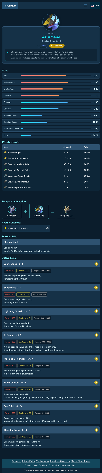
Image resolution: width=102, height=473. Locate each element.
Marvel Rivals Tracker (80, 461)
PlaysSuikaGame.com (60, 461)
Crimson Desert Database (36, 465)
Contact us (16, 461)
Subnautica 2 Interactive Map (62, 465)
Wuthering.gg (42, 461)
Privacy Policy (28, 461)
